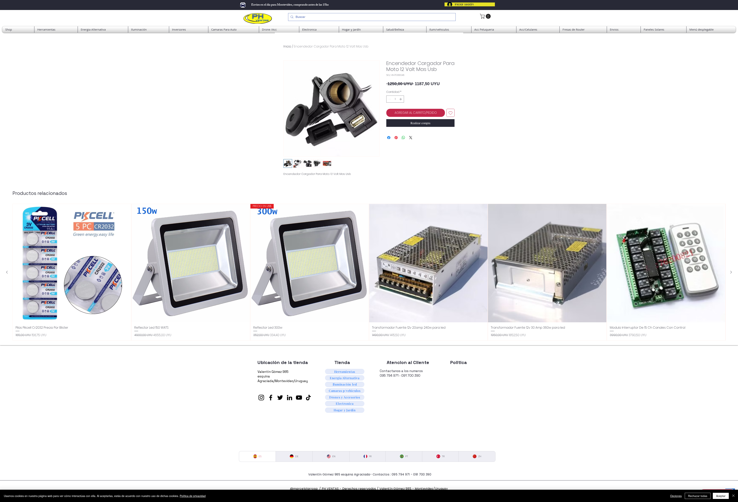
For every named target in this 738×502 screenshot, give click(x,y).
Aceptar (721, 496)
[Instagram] (261, 397)
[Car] (242, 4)
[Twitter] (280, 397)
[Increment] (401, 99)
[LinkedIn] (289, 397)
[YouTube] (299, 397)
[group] (369, 272)
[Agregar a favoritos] (450, 113)
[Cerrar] (733, 496)
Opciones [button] (676, 496)
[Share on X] (410, 137)
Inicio (287, 46)
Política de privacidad (193, 496)
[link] (486, 16)
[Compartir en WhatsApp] (403, 137)
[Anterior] (7, 272)
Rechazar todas (697, 496)
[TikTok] (308, 397)
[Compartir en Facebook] (388, 137)
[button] (711, 29)
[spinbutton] (395, 99)
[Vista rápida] (72, 263)
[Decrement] (389, 99)
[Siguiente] (731, 272)
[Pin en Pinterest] (396, 137)
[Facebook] (270, 397)
